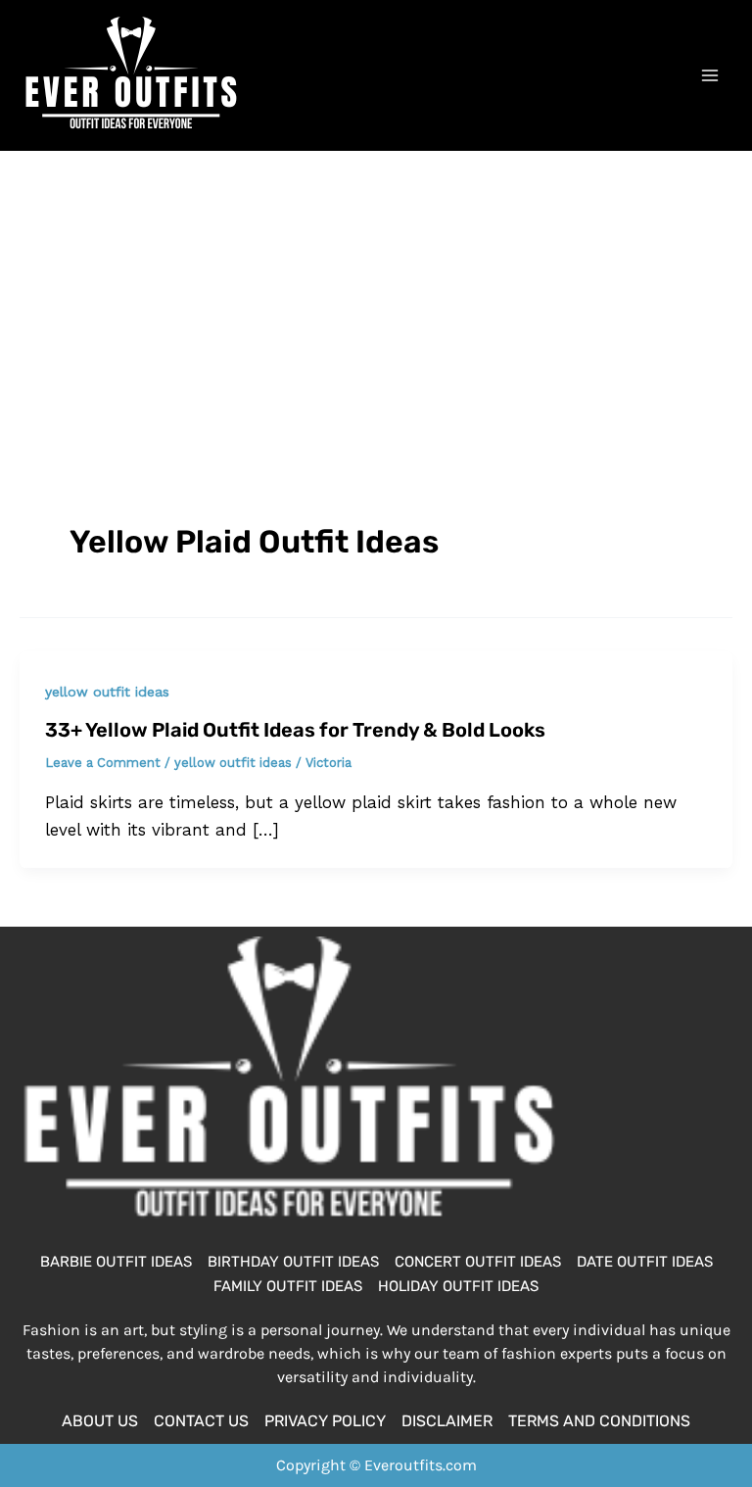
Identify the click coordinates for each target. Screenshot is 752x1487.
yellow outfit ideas (107, 691)
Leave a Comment (103, 762)
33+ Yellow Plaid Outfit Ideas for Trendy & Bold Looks (295, 730)
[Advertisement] (376, 298)
